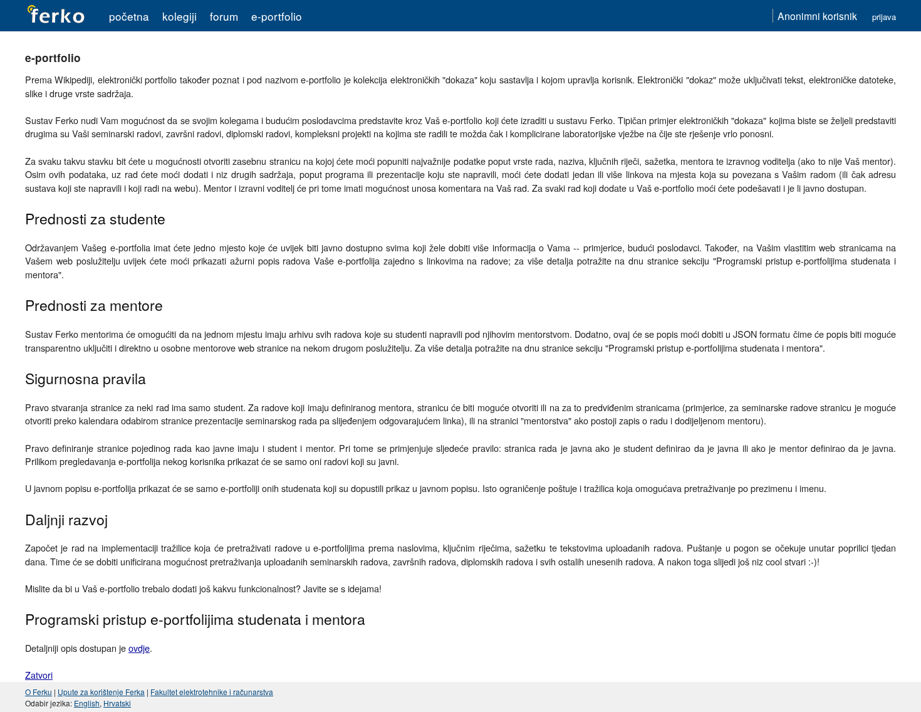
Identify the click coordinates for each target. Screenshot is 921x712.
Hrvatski (117, 703)
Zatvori (39, 674)
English (87, 703)
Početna (129, 16)
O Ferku (38, 691)
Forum (224, 16)
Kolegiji (179, 16)
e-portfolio (276, 16)
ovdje (139, 647)
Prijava (884, 17)
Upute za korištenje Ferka (101, 691)
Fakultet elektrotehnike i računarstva (211, 691)
